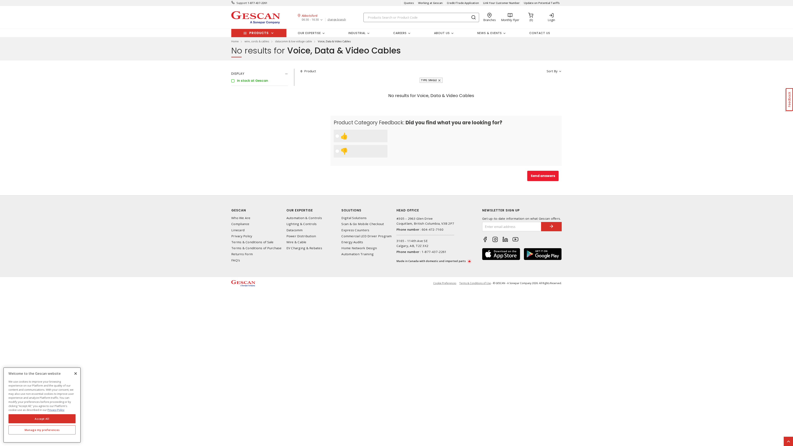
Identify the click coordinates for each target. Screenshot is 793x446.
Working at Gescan (430, 3)
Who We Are (240, 218)
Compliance (240, 224)
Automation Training (357, 254)
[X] (75, 373)
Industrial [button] (357, 33)
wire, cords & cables (257, 41)
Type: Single (429, 80)
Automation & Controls (304, 218)
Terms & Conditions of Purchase (256, 248)
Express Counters (355, 230)
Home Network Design (359, 248)
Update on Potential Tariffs (542, 3)
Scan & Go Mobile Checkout (362, 224)
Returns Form (242, 254)
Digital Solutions (354, 218)
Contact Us (539, 33)
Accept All (42, 419)
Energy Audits (352, 242)
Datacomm (294, 230)
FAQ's (235, 260)
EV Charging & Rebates (304, 248)
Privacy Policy (241, 236)
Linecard (238, 230)
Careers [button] (400, 33)
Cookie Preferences (444, 283)
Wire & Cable (296, 242)
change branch (337, 19)
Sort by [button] (552, 71)
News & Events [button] (489, 33)
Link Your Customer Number (501, 3)
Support (241, 3)
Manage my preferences (42, 430)
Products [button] (259, 33)
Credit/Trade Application (463, 3)
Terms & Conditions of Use (475, 283)
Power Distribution (301, 236)
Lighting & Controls (301, 224)
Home (235, 41)
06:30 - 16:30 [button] (310, 19)
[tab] (259, 73)
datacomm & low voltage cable (293, 41)
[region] (42, 405)
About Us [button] (442, 33)
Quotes (409, 3)
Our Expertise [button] (309, 33)
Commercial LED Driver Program (366, 236)
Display (238, 73)
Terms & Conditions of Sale (252, 242)
